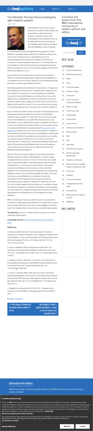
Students (69, 175)
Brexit (68, 79)
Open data (70, 145)
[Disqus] (32, 345)
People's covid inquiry (74, 160)
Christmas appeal (72, 87)
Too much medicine (73, 179)
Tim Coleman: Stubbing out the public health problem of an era (20, 308)
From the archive (72, 111)
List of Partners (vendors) (10, 421)
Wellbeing (69, 202)
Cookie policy (49, 411)
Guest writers (71, 119)
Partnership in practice (74, 149)
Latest (42, 9)
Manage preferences (8, 426)
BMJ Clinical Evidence (74, 74)
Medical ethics (71, 132)
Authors (55, 9)
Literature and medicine (75, 128)
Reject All (67, 426)
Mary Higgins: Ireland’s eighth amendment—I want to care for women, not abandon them (46, 309)
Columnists (70, 96)
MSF (67, 136)
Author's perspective (16, 299)
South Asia (70, 171)
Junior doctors (71, 124)
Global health (71, 115)
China (68, 83)
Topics (70, 9)
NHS (68, 140)
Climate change (72, 91)
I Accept (82, 426)
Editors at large (71, 107)
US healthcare (71, 191)
